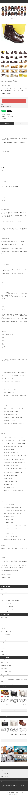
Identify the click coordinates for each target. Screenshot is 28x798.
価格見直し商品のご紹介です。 (7, 683)
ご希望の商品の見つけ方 (6, 671)
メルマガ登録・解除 (22, 786)
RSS (12, 788)
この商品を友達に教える (6, 114)
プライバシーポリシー (14, 786)
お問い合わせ (3, 781)
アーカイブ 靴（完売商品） (8, 81)
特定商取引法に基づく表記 (6, 106)
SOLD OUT (14, 101)
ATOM (15, 788)
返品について (3, 104)
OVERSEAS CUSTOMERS (6, 665)
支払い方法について (9, 785)
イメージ (21, 123)
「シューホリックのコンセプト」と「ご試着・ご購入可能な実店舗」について (14, 680)
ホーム (2, 81)
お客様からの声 (4, 668)
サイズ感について (4, 676)
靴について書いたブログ (6, 674)
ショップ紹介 (3, 659)
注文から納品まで (4, 662)
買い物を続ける (4, 118)
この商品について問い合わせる (7, 116)
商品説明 (7, 123)
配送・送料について (16, 785)
